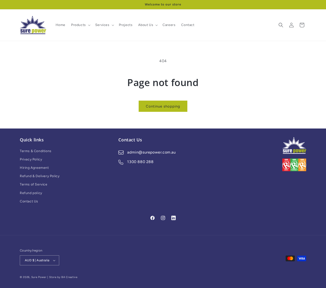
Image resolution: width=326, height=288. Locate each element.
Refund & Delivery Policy (39, 176)
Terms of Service (33, 184)
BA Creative (69, 277)
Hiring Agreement (34, 168)
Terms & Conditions (36, 151)
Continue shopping (163, 106)
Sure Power (39, 277)
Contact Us (29, 201)
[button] (80, 25)
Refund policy (31, 193)
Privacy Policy (31, 159)
